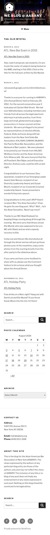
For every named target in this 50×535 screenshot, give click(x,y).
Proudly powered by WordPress (17, 528)
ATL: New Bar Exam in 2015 (20, 50)
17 (7, 360)
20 (25, 360)
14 (31, 355)
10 (7, 355)
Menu (26, 29)
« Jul (12, 375)
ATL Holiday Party (15, 282)
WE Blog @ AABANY (23, 16)
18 (13, 360)
